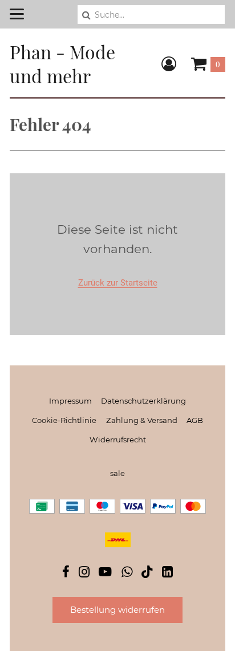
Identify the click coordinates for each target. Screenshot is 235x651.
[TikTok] (147, 574)
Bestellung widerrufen (117, 609)
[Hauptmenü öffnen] (17, 14)
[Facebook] (66, 573)
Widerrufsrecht (118, 439)
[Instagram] (84, 573)
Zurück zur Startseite (117, 283)
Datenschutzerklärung (143, 400)
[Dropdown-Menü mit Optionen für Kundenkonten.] (169, 64)
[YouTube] (105, 573)
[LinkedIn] (167, 573)
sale (117, 473)
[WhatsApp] (126, 573)
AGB (195, 420)
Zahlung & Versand (141, 420)
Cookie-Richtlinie (64, 420)
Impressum (70, 400)
